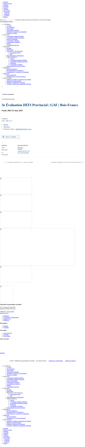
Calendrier (6, 327)
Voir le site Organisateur (23, 152)
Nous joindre (6, 336)
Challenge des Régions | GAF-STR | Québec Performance (66, 162)
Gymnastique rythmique (13, 382)
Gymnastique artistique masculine (15, 379)
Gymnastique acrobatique (13, 384)
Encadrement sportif (15, 394)
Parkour (9, 385)
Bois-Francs (20, 147)
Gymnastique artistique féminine (15, 378)
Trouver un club (7, 333)
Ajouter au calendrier (10, 137)
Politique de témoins (70, 361)
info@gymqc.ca (4, 313)
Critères (12, 400)
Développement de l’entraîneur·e (15, 412)
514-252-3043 (10, 311)
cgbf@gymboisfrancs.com (23, 129)
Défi (11, 396)
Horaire (6, 124)
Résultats (5, 326)
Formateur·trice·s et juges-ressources (16, 418)
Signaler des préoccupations (14, 422)
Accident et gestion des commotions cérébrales (19, 425)
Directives (7, 127)
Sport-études (10, 391)
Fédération (6, 316)
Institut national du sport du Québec (16, 407)
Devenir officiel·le (11, 416)
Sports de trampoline (12, 381)
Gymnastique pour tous (13, 387)
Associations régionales (13, 372)
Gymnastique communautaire (11, 317)
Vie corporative (11, 369)
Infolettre (2, 353)
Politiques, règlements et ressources (16, 424)
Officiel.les (6, 320)
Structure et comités (12, 375)
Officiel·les (6, 415)
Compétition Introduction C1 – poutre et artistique (20, 162)
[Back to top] (0, 446)
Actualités (6, 334)
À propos (9, 367)
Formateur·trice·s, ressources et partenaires (18, 413)
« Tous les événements (8, 94)
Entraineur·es (6, 409)
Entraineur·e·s (7, 319)
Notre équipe (10, 370)
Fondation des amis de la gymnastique (17, 373)
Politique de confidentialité (56, 361)
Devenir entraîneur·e (12, 410)
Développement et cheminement (15, 397)
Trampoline (13, 404)
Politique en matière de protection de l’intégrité (19, 421)
